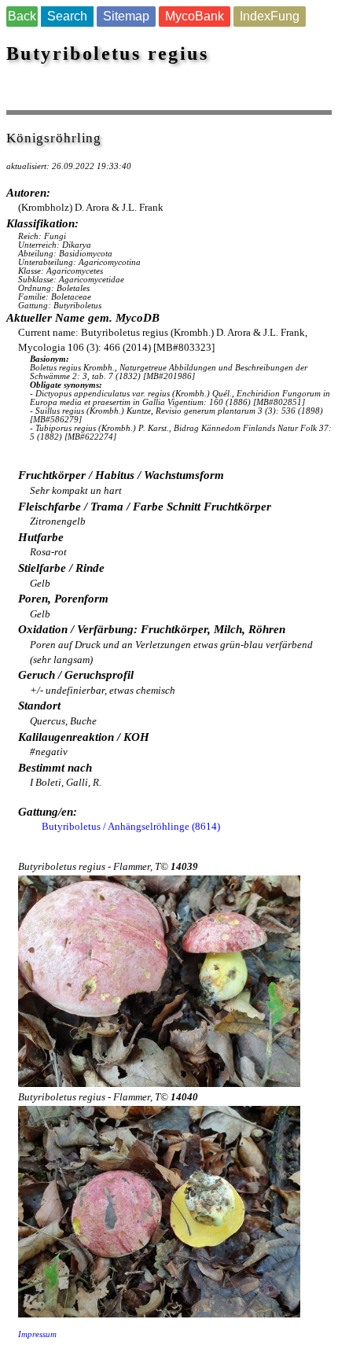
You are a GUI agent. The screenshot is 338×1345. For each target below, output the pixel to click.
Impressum (37, 1334)
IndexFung (269, 16)
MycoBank (194, 16)
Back (22, 16)
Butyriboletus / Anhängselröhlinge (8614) (131, 826)
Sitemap (126, 16)
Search (67, 16)
